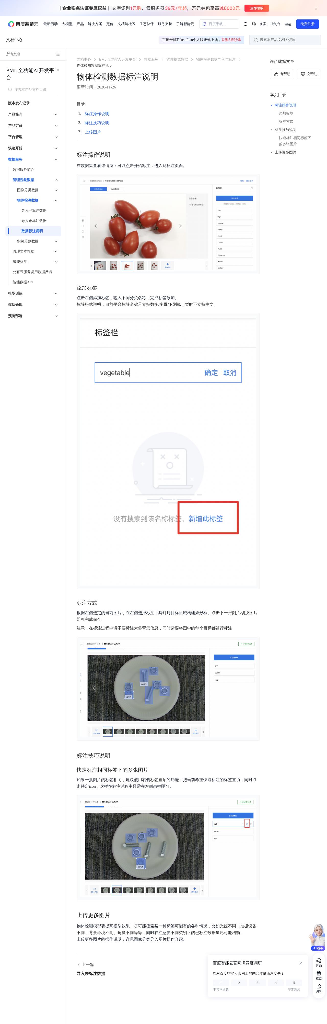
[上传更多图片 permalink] (115, 915)
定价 (109, 24)
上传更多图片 (285, 152)
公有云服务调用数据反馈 (32, 272)
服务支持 (165, 24)
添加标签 (286, 113)
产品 (80, 24)
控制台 (276, 24)
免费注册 (307, 24)
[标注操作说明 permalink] (115, 154)
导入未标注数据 (33, 221)
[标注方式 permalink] (102, 602)
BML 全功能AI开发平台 (30, 73)
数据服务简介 (23, 170)
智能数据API (23, 282)
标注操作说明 (285, 105)
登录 (288, 24)
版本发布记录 (19, 103)
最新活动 (50, 24)
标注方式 (286, 121)
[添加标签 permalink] (102, 287)
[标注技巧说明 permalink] (115, 755)
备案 (263, 24)
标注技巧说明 (285, 130)
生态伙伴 (146, 24)
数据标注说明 (32, 231)
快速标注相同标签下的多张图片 (295, 141)
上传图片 (93, 132)
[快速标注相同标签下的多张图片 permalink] (153, 769)
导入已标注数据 (33, 210)
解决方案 (95, 24)
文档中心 (14, 40)
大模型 (67, 24)
